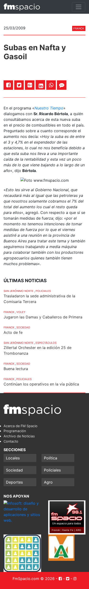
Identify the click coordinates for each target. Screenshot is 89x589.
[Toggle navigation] (78, 7)
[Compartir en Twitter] (19, 85)
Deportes (14, 482)
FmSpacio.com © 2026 (34, 578)
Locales (13, 458)
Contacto (11, 441)
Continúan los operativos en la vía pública (41, 384)
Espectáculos (46, 342)
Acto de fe (13, 332)
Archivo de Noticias (19, 436)
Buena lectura (16, 368)
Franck (78, 28)
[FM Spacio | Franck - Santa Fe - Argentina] (22, 7)
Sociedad (23, 327)
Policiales (43, 291)
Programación (15, 431)
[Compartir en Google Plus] (30, 85)
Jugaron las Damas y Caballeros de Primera (43, 317)
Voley (20, 312)
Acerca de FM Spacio (20, 426)
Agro (48, 482)
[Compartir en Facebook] (8, 85)
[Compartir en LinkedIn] (41, 85)
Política (50, 458)
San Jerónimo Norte (18, 291)
